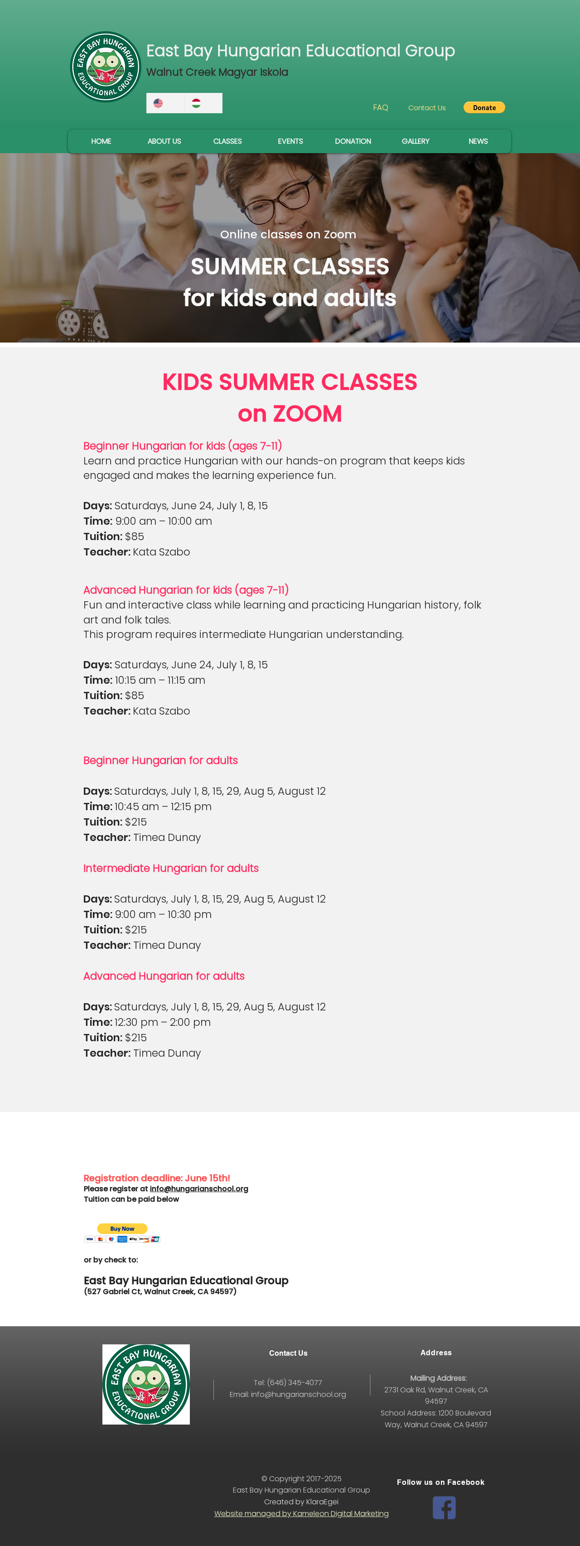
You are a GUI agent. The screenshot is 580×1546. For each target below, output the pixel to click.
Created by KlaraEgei (301, 1502)
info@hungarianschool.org (199, 1189)
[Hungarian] (203, 103)
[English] (165, 103)
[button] (484, 107)
